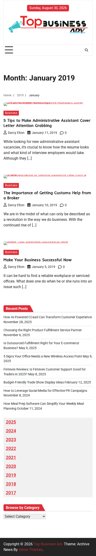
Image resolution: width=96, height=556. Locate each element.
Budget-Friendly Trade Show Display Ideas (33, 382)
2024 (11, 431)
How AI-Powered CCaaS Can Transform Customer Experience (47, 317)
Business (11, 113)
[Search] (86, 50)
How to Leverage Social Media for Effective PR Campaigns (45, 390)
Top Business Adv (48, 544)
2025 (11, 422)
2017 (11, 492)
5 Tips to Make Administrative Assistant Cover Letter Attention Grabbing (46, 123)
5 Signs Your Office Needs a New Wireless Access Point (42, 356)
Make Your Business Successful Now (37, 259)
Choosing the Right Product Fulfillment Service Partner (42, 330)
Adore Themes (30, 549)
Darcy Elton (16, 133)
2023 (11, 439)
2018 (11, 484)
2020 (11, 466)
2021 (11, 457)
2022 (11, 448)
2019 (11, 475)
